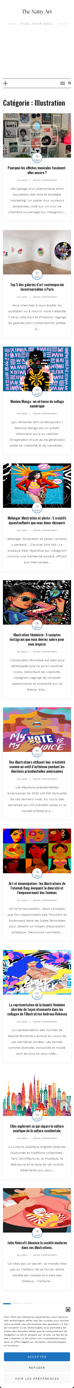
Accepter (37, 1357)
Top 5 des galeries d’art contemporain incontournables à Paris (37, 287)
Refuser (37, 1368)
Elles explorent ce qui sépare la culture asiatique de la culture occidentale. (37, 1128)
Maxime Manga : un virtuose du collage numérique (37, 403)
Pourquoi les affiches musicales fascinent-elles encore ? (37, 170)
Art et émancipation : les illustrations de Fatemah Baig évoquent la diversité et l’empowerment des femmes (37, 888)
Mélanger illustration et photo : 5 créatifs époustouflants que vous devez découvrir (37, 520)
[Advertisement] (37, 55)
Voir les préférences (37, 1378)
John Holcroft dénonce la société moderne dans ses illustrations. (37, 1245)
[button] (68, 1309)
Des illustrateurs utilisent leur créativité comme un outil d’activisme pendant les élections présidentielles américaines (37, 766)
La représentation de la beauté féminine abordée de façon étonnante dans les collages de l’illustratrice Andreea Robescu (37, 1009)
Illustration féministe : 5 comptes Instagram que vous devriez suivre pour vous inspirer (37, 639)
